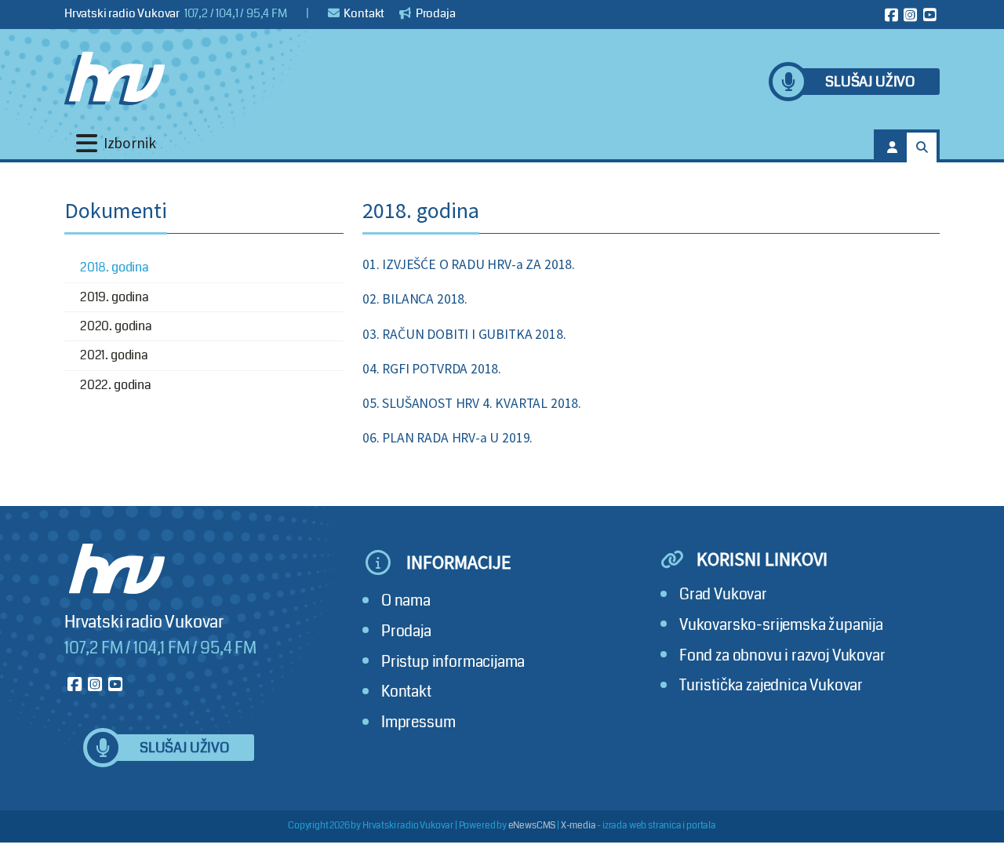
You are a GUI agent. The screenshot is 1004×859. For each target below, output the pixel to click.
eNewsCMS (532, 825)
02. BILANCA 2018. (414, 299)
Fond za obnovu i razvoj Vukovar (782, 655)
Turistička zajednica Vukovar (771, 685)
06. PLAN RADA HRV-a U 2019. (447, 437)
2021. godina (114, 355)
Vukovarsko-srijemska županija (781, 624)
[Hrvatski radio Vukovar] (114, 78)
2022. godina (115, 385)
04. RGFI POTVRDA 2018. (431, 368)
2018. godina (114, 267)
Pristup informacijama (453, 661)
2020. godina (116, 326)
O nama (406, 600)
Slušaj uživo (870, 82)
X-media (578, 825)
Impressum (418, 722)
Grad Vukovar (723, 594)
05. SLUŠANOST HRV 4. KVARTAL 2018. (471, 403)
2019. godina (114, 297)
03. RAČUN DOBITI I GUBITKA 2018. (464, 334)
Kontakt (363, 13)
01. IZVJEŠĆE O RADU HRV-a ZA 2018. (468, 264)
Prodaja (434, 13)
